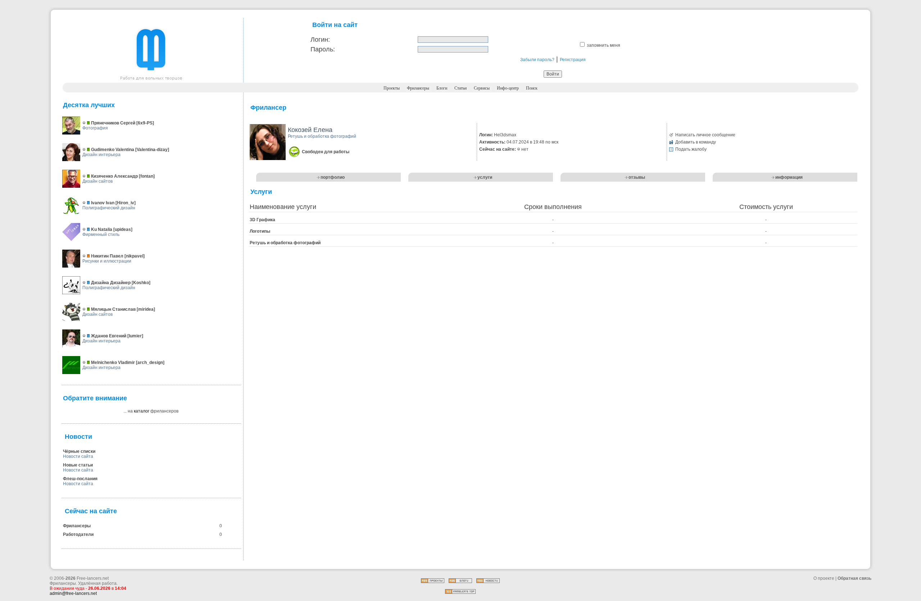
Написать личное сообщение (705, 134)
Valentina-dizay (152, 149)
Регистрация (573, 59)
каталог (141, 411)
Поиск (531, 88)
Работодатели (78, 534)
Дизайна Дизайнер (111, 282)
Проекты (392, 88)
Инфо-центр (508, 88)
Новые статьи (78, 465)
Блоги (441, 88)
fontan (146, 176)
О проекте (823, 578)
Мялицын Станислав (113, 309)
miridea (146, 309)
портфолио (333, 177)
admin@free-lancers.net (73, 593)
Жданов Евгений (108, 335)
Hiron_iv (125, 202)
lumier (135, 335)
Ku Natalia (101, 229)
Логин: (320, 39)
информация (789, 177)
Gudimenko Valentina (112, 149)
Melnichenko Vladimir (113, 362)
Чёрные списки (79, 451)
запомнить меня (603, 45)
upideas (123, 229)
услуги (484, 177)
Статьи (460, 88)
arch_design (150, 362)
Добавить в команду (695, 142)
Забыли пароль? (537, 59)
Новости (78, 436)
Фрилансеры (418, 88)
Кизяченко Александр (114, 176)
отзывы (637, 177)
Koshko (141, 282)
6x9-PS (145, 123)
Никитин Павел (107, 256)
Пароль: (322, 49)
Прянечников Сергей (113, 123)
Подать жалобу (691, 149)
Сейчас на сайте (91, 511)
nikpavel (134, 256)
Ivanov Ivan (102, 202)
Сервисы (482, 88)
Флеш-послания (80, 478)
